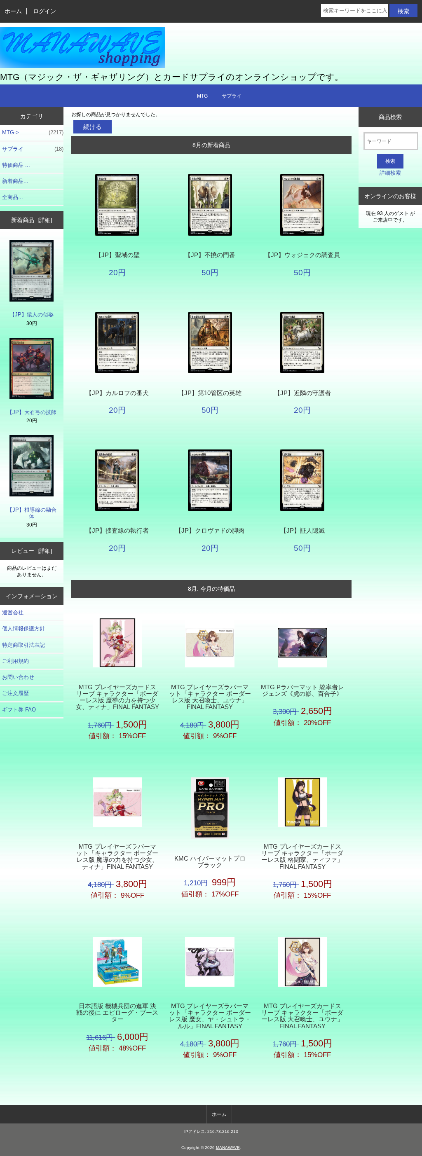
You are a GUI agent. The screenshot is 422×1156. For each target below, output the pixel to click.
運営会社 (12, 612)
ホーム (13, 11)
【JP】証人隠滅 (302, 530)
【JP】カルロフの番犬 (117, 393)
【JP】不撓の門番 (210, 255)
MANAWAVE (228, 1147)
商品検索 (390, 117)
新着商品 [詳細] (31, 220)
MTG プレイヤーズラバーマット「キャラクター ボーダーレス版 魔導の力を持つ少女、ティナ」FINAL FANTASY (117, 856)
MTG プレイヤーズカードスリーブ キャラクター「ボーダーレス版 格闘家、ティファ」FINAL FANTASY (302, 856)
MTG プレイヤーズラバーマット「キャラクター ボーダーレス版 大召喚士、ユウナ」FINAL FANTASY (210, 697)
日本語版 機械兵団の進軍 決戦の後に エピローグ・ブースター (117, 1013)
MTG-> (32, 132)
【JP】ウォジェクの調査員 (302, 255)
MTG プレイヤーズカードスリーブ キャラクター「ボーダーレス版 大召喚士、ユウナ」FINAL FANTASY (302, 1016)
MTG (202, 96)
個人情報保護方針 (23, 628)
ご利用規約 (15, 661)
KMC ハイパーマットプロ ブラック (212, 861)
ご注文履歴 (15, 693)
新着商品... (15, 181)
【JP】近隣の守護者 (302, 393)
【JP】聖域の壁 (117, 255)
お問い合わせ (18, 677)
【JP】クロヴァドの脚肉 (209, 530)
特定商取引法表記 (23, 645)
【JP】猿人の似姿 (31, 314)
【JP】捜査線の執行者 (117, 530)
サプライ (231, 96)
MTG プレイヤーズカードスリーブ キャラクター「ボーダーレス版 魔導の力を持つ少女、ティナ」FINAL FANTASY (117, 697)
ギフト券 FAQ (19, 710)
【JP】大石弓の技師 (31, 412)
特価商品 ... (16, 165)
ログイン (44, 11)
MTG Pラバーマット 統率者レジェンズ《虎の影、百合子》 (302, 690)
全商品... (12, 197)
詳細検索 (390, 173)
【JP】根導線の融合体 (31, 513)
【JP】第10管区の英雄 (209, 393)
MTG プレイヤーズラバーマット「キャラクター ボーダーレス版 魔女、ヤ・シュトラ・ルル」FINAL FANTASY (210, 1016)
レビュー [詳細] (31, 551)
